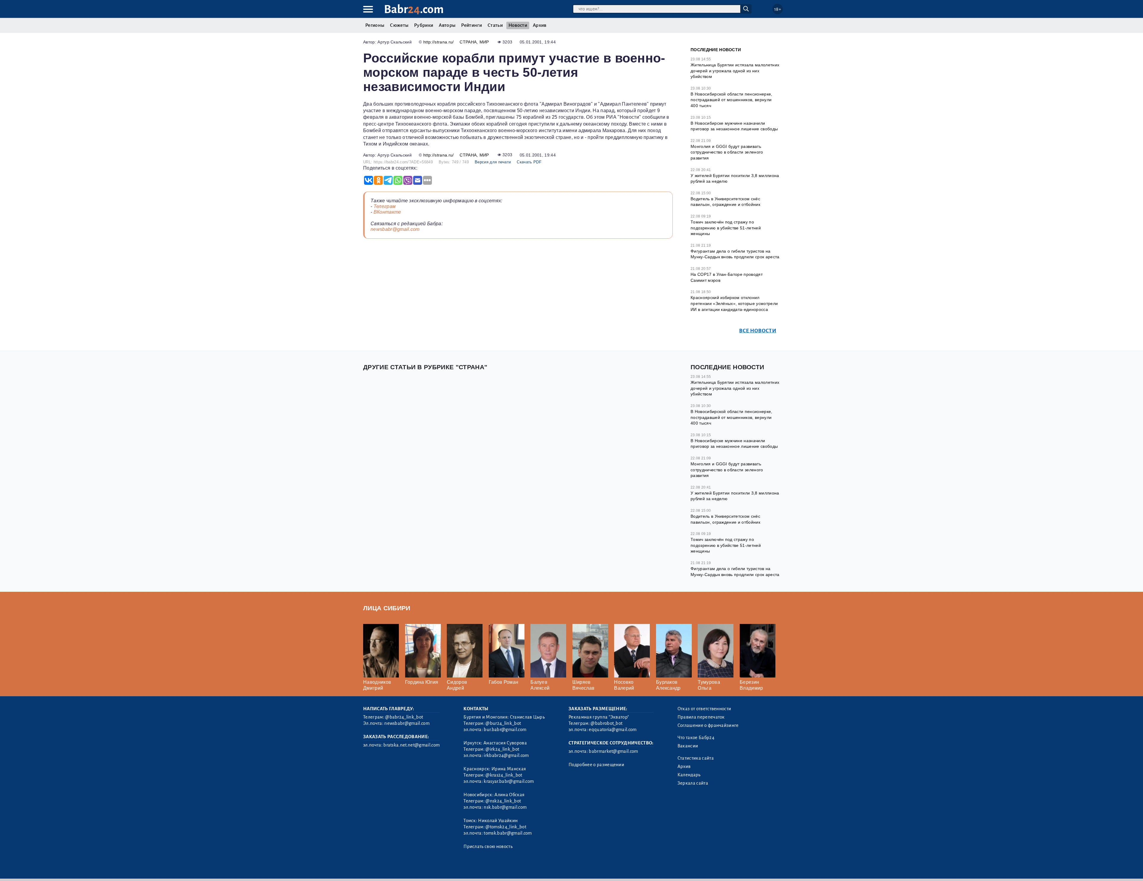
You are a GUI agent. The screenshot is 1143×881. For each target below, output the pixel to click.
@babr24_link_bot (404, 717)
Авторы (447, 25)
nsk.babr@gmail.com (505, 807)
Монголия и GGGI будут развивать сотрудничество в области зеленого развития (727, 152)
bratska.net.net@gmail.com (411, 745)
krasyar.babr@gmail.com (509, 781)
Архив (539, 25)
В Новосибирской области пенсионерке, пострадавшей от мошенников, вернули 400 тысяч (731, 100)
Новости (517, 25)
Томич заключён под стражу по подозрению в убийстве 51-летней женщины (726, 228)
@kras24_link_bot (503, 775)
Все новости (757, 331)
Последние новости (716, 49)
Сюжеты (399, 25)
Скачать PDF (529, 162)
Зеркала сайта (692, 783)
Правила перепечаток (701, 717)
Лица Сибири (386, 608)
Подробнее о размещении (596, 764)
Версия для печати (493, 162)
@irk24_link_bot (502, 749)
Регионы (374, 25)
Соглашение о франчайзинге (708, 725)
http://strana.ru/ (438, 42)
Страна (468, 42)
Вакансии (687, 746)
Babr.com (414, 9)
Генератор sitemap (498, 868)
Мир (484, 42)
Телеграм (385, 206)
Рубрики (423, 25)
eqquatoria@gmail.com (612, 729)
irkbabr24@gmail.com (506, 755)
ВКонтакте (387, 212)
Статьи (495, 25)
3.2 (399, 868)
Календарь (689, 774)
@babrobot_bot (606, 723)
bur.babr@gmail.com (505, 729)
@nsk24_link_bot (503, 801)
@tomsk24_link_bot (505, 826)
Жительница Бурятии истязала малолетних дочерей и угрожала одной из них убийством (735, 70)
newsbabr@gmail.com (395, 229)
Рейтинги (471, 25)
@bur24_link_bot (503, 723)
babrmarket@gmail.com (613, 751)
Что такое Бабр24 (695, 737)
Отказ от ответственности (704, 708)
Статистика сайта (695, 758)
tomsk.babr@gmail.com (508, 833)
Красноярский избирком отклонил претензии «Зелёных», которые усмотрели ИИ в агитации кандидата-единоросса (734, 303)
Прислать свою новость (488, 846)
